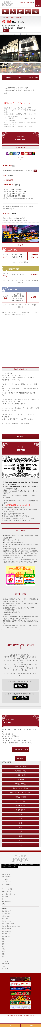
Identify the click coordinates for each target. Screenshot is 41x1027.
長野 (20, 827)
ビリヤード (5, 896)
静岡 (20, 823)
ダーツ (4, 899)
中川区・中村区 (20, 784)
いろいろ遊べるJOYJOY (9, 894)
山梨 (20, 832)
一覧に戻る (19, 437)
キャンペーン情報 (7, 889)
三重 (20, 814)
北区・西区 (20, 779)
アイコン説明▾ (20, 158)
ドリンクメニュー (7, 884)
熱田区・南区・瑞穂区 (20, 788)
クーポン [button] (21, 77)
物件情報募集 (6, 964)
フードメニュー (6, 881)
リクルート (5, 961)
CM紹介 (4, 966)
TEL (11, 1025)
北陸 (20, 836)
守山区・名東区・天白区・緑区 (14, 17)
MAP (5, 30)
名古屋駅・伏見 (20, 771)
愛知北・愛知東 (20, 801)
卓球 (3, 904)
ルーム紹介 (5, 879)
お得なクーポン (6, 891)
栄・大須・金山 (20, 766)
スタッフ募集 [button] (33, 77)
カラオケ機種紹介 (7, 876)
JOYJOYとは (6, 874)
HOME (4, 872)
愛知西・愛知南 (20, 797)
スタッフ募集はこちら (20, 749)
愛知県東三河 (20, 810)
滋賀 (20, 840)
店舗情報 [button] (8, 77)
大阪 (20, 845)
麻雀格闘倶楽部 (6, 901)
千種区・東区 (20, 775)
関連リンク (5, 969)
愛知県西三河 (20, 805)
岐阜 (20, 819)
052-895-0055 (8, 180)
